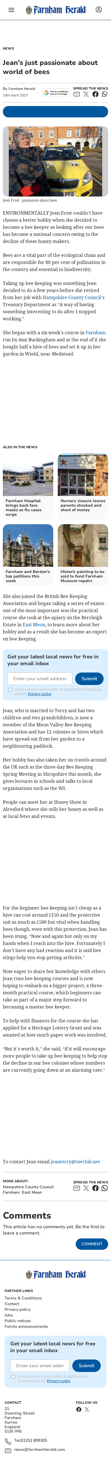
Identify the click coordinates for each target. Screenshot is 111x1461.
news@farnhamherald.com (39, 1449)
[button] (11, 10)
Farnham (96, 332)
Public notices (18, 1320)
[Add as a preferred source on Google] (56, 92)
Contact (12, 1303)
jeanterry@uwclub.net (75, 1161)
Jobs (9, 1315)
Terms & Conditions (23, 1298)
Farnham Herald (22, 88)
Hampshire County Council (72, 297)
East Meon (34, 624)
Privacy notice (39, 694)
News (8, 48)
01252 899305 (34, 1440)
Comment (91, 1244)
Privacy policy (17, 1309)
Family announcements (26, 1326)
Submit (89, 679)
